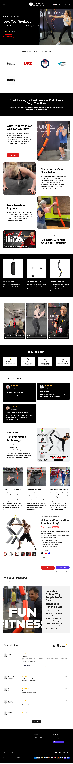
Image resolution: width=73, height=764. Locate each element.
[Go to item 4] (23, 554)
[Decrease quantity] (43, 561)
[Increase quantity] (49, 561)
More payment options (62, 572)
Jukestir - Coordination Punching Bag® (55, 521)
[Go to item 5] (28, 554)
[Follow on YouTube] (12, 752)
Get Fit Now (13, 155)
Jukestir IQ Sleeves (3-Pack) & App (30, 713)
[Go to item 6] (34, 554)
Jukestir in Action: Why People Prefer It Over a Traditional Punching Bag (55, 598)
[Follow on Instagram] (8, 752)
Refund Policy (38, 737)
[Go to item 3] (17, 554)
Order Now (9, 36)
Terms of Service (39, 740)
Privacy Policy (38, 743)
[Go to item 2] (11, 554)
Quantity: (43, 557)
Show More (52, 666)
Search (36, 734)
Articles (36, 746)
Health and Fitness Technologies (50, 516)
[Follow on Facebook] (4, 752)
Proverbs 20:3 (16, 757)
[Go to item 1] (5, 554)
